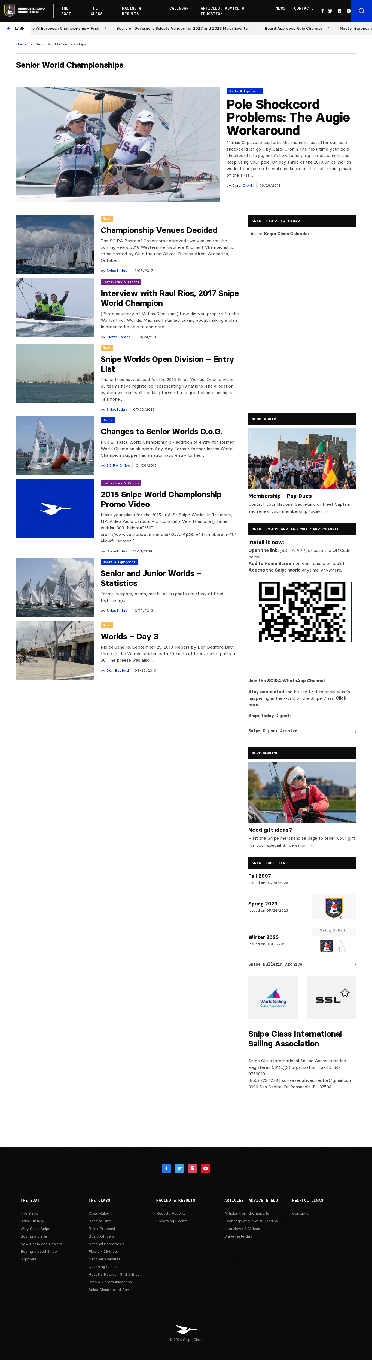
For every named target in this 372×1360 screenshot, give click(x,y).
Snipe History (32, 1220)
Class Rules (99, 1213)
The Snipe (29, 1213)
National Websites (104, 1259)
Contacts (304, 8)
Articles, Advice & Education (223, 11)
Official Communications (110, 1281)
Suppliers (28, 1259)
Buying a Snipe (33, 1236)
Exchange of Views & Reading (251, 1220)
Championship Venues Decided (159, 230)
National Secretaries (106, 1243)
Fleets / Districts (103, 1251)
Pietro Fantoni (118, 336)
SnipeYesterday (238, 1236)
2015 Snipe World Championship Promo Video (161, 499)
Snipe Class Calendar (286, 233)
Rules (107, 420)
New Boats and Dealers (41, 1243)
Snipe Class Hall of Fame (111, 1289)
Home (21, 44)
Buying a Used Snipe (38, 1251)
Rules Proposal (102, 1228)
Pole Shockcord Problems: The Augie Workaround (288, 117)
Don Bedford (117, 670)
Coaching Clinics (103, 1266)
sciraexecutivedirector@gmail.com (317, 1080)
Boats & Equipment (245, 91)
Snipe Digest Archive (272, 730)
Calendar (179, 8)
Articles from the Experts (246, 1213)
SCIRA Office (117, 465)
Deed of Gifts (100, 1220)
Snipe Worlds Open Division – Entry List (167, 364)
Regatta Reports (170, 1213)
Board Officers (101, 1236)
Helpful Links (307, 1200)
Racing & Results (132, 11)
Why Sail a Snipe (35, 1228)
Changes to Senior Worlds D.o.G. (161, 431)
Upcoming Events (172, 1220)
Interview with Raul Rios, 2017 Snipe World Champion (170, 298)
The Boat (66, 11)
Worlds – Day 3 (129, 636)
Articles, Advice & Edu (251, 1200)
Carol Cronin (242, 185)
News (280, 8)
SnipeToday (116, 270)
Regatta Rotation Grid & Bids (114, 1274)
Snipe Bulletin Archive (275, 964)
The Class (97, 11)
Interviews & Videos (121, 282)
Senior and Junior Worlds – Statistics (151, 578)
